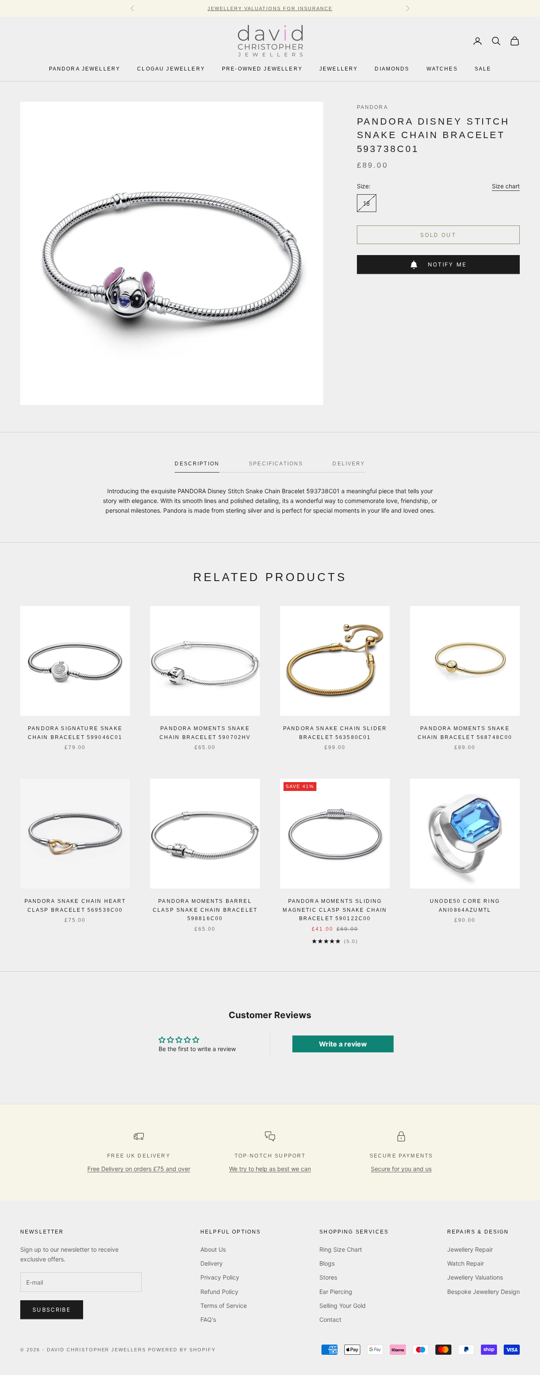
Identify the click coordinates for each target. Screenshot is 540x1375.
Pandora (372, 107)
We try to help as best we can (270, 1168)
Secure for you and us (401, 1168)
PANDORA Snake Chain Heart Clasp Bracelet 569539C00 (75, 905)
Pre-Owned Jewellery (262, 69)
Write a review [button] (343, 1044)
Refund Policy (219, 1291)
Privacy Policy (219, 1277)
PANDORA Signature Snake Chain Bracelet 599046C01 (75, 733)
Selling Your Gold (342, 1305)
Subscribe (51, 1309)
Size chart (506, 186)
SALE (483, 69)
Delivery (211, 1263)
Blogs (327, 1263)
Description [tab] (197, 464)
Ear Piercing (335, 1291)
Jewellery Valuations (475, 1277)
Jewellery (338, 69)
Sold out (438, 234)
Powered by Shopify (182, 1349)
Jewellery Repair (470, 1249)
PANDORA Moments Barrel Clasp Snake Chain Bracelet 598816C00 (205, 909)
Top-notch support (270, 1156)
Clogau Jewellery (171, 69)
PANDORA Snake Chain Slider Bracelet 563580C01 (335, 733)
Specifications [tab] (276, 464)
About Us (213, 1249)
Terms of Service (223, 1305)
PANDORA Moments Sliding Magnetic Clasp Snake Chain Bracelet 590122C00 (335, 909)
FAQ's (208, 1319)
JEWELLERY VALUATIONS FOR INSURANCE (270, 8)
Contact (330, 1319)
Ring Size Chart (340, 1249)
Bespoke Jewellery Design (483, 1291)
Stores (328, 1277)
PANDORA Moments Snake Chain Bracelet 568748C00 (465, 733)
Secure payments (401, 1156)
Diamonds (392, 69)
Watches (442, 69)
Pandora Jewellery (85, 69)
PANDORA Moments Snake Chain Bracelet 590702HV (205, 733)
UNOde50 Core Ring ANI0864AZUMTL (465, 905)
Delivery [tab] (348, 464)
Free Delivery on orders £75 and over (138, 1168)
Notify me (447, 264)
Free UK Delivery (138, 1156)
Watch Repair (465, 1263)
